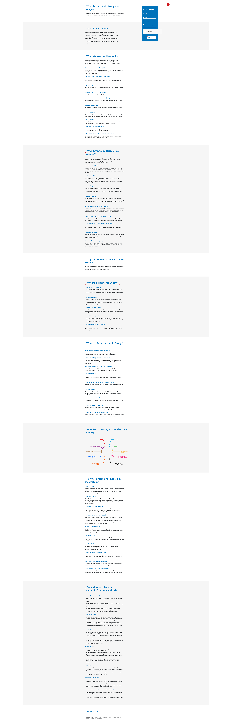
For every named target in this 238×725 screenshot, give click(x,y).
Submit (150, 37)
